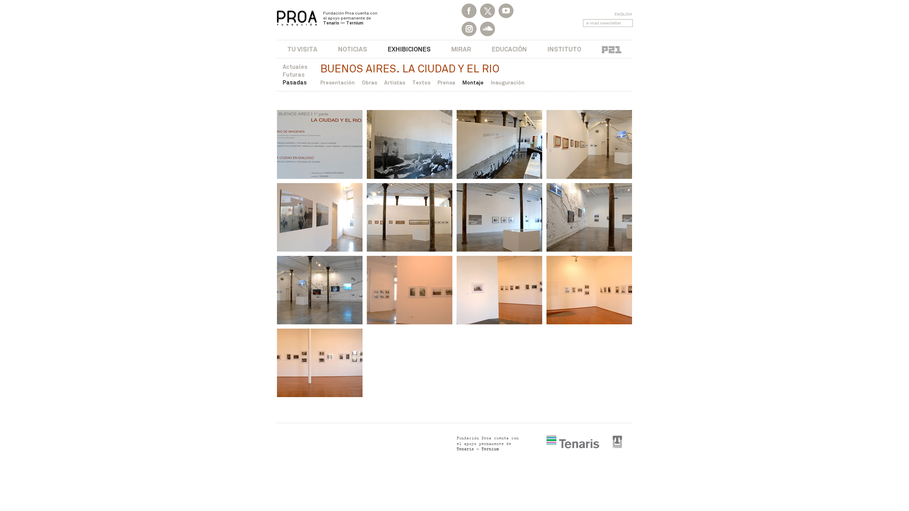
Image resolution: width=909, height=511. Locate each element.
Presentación (337, 82)
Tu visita (302, 49)
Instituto (564, 49)
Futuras (294, 74)
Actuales (295, 67)
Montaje (473, 82)
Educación (509, 49)
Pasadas (295, 82)
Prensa (446, 82)
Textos (421, 82)
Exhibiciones (409, 49)
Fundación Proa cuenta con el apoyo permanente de (350, 18)
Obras (369, 82)
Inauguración (507, 82)
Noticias (352, 49)
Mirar (461, 49)
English (623, 14)
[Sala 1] (409, 144)
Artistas (394, 82)
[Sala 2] (409, 290)
